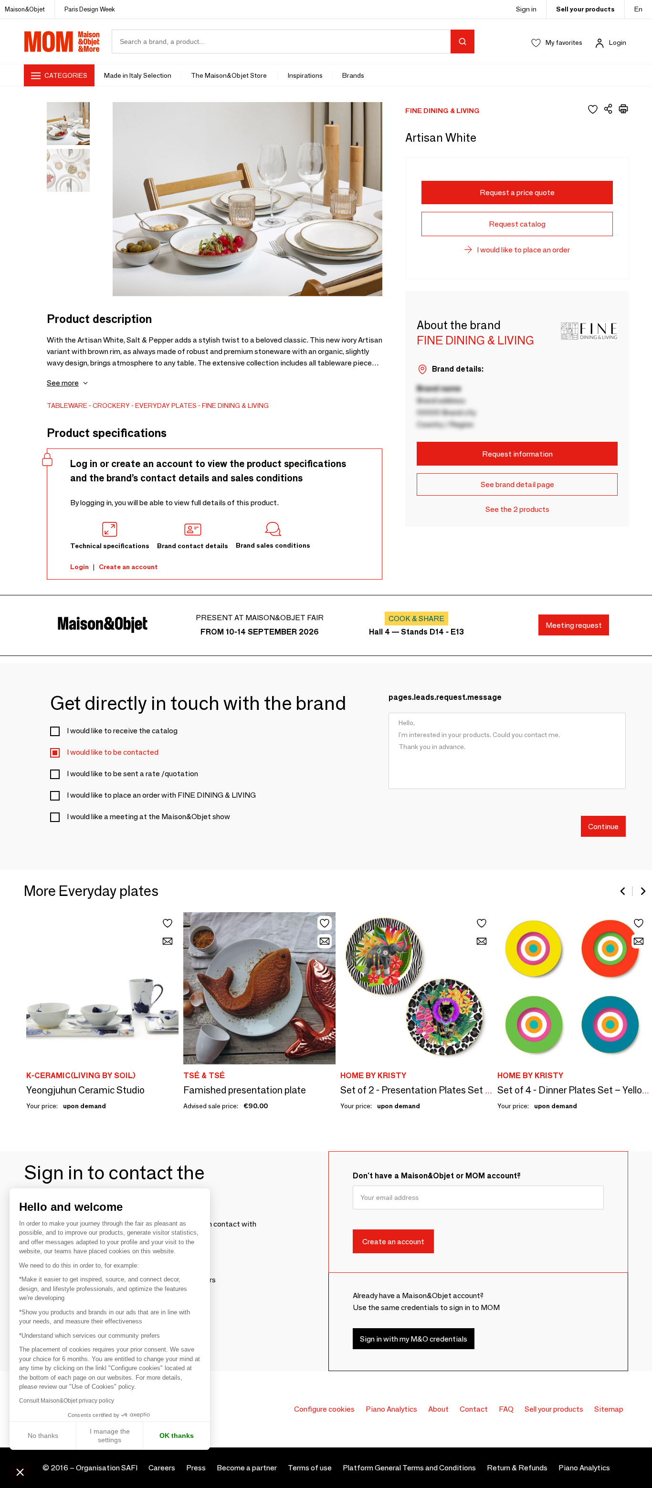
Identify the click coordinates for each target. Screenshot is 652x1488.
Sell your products (585, 9)
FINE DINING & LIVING (235, 405)
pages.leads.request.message (445, 697)
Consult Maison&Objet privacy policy (66, 1400)
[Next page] (642, 891)
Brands (353, 75)
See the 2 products (517, 509)
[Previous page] (623, 891)
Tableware (67, 405)
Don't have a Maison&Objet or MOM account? (437, 1175)
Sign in (526, 9)
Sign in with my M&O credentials (413, 1338)
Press (196, 1467)
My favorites (564, 42)
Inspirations (305, 75)
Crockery (111, 405)
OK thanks (176, 1435)
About (438, 1409)
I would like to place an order (523, 249)
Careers (161, 1467)
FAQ (506, 1409)
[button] (20, 1471)
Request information (517, 453)
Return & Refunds (517, 1467)
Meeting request (574, 625)
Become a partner (247, 1467)
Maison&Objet (25, 9)
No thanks (43, 1435)
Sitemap (608, 1409)
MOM (62, 41)
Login (617, 42)
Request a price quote (517, 192)
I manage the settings (110, 1435)
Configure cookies (324, 1409)
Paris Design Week (89, 9)
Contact (474, 1409)
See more (63, 382)
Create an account (128, 566)
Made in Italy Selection (137, 75)
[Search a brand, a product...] (462, 41)
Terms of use (310, 1467)
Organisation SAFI (106, 1467)
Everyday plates (166, 405)
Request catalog (517, 224)
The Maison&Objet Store (229, 75)
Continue (603, 826)
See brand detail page (517, 484)
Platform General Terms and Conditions (409, 1467)
